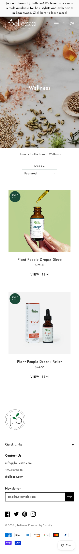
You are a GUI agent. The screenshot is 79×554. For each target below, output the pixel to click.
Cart (68, 23)
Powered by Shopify (40, 525)
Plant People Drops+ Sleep (39, 260)
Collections (37, 154)
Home (22, 154)
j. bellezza (21, 525)
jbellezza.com (14, 476)
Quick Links (13, 444)
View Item (39, 274)
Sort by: (39, 167)
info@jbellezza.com (18, 463)
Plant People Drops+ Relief (39, 362)
